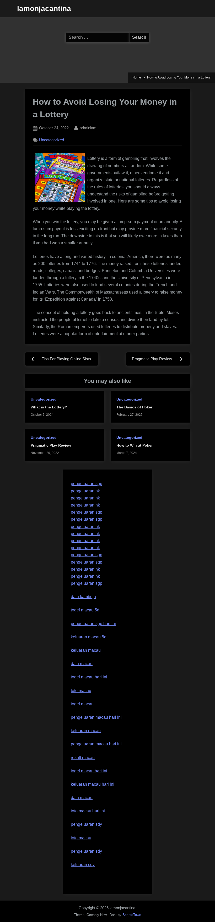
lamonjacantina (44, 8)
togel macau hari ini (89, 771)
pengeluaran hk (85, 491)
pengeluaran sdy (86, 851)
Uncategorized (51, 140)
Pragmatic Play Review (51, 445)
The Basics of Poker (134, 407)
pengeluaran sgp (86, 483)
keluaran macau (86, 730)
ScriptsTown (131, 915)
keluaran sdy (83, 864)
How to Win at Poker (134, 445)
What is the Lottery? (49, 407)
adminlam (88, 127)
